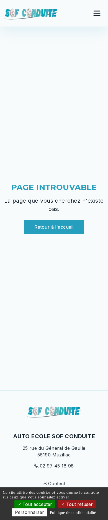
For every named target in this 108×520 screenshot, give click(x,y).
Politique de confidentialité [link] (73, 512)
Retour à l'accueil (54, 227)
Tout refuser (79, 504)
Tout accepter (36, 504)
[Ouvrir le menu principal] (97, 13)
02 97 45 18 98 (57, 466)
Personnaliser (29, 512)
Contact (56, 483)
